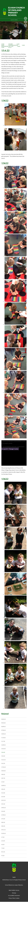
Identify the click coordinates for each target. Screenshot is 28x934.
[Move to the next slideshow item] (25, 25)
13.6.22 (9, 47)
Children (10, 44)
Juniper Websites (18, 885)
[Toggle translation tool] (17, 2)
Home (2, 44)
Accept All (5, 449)
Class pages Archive (13, 45)
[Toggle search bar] (21, 2)
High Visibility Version (14, 890)
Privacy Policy (12, 898)
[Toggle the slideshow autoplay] (25, 18)
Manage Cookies (13, 449)
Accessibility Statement (14, 895)
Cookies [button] (17, 898)
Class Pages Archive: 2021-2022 (13, 46)
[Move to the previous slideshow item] (25, 21)
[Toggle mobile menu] (25, 2)
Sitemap (14, 893)
